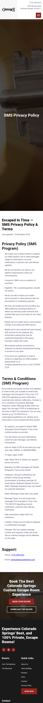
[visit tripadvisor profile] (13, 650)
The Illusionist (7, 668)
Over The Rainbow (8, 664)
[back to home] (8, 9)
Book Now (29, 691)
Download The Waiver (21, 609)
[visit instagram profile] (9, 650)
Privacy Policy (26, 685)
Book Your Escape (22, 601)
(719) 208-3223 (35, 3)
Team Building (26, 668)
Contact (24, 681)
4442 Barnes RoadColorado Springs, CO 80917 (30, 7)
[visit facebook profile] (4, 650)
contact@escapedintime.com (23, 560)
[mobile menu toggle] (38, 15)
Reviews (24, 673)
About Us (24, 664)
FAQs (23, 677)
